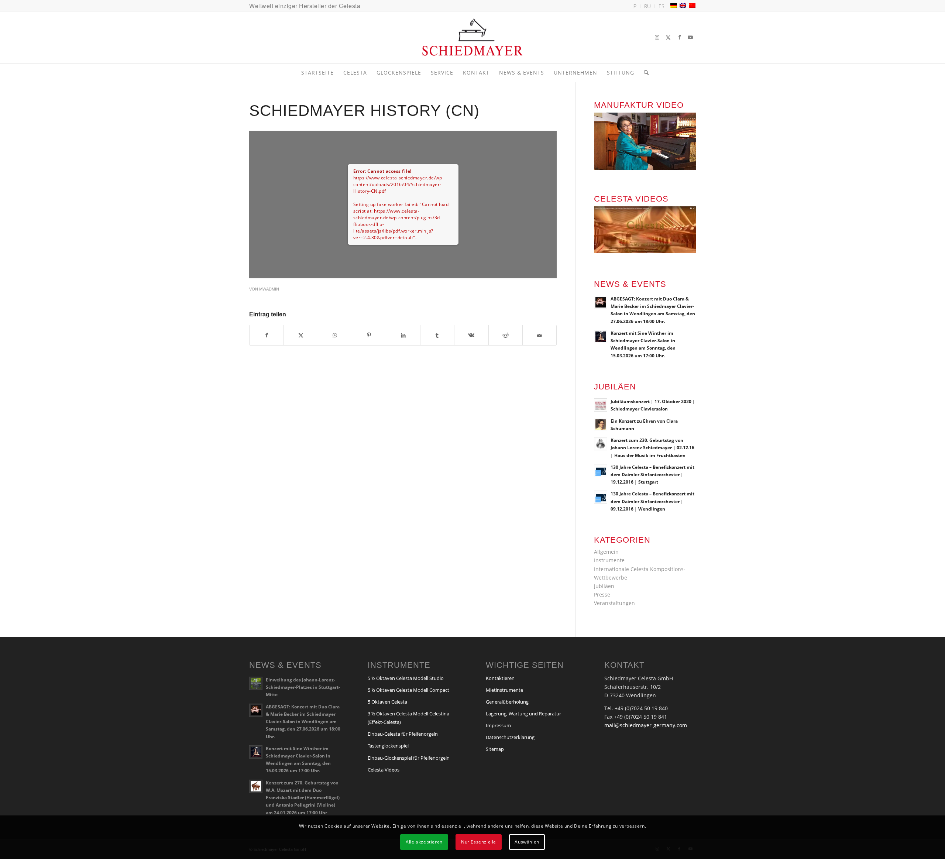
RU (647, 6)
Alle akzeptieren (424, 841)
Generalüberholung (507, 701)
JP (634, 6)
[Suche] (644, 72)
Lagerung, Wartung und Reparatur (523, 713)
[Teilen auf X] (300, 335)
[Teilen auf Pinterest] (369, 335)
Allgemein (606, 551)
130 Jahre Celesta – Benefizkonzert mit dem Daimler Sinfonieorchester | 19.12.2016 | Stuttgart (652, 474)
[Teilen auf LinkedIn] (403, 335)
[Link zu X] (668, 37)
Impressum (498, 725)
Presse (602, 594)
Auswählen (527, 841)
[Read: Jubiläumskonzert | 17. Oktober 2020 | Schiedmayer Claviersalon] (600, 405)
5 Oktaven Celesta (387, 701)
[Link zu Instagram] (657, 37)
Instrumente (609, 560)
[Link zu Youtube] (690, 37)
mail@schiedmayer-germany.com (645, 725)
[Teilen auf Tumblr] (437, 335)
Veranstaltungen (614, 603)
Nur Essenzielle (478, 841)
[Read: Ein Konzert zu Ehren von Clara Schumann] (600, 424)
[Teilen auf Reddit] (505, 335)
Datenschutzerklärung (510, 737)
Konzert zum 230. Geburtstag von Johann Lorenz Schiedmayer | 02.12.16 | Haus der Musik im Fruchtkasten (652, 447)
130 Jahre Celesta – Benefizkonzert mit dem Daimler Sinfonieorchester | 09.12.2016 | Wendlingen (652, 501)
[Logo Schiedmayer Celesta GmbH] (472, 37)
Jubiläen (604, 586)
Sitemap (495, 749)
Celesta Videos (383, 769)
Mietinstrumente (504, 690)
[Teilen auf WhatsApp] (335, 335)
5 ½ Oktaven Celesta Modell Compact (408, 690)
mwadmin (269, 289)
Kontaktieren (500, 678)
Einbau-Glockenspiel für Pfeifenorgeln (409, 758)
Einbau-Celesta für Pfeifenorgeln (403, 734)
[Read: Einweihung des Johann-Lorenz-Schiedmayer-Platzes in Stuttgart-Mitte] (255, 683)
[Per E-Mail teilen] (539, 335)
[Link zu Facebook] (679, 37)
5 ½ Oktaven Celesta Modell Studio (406, 678)
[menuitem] (634, 6)
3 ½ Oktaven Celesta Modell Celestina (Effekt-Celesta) (408, 717)
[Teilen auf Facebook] (267, 335)
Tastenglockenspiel (388, 745)
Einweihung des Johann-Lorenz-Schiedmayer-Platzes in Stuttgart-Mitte (303, 687)
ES (661, 6)
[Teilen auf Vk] (471, 335)
